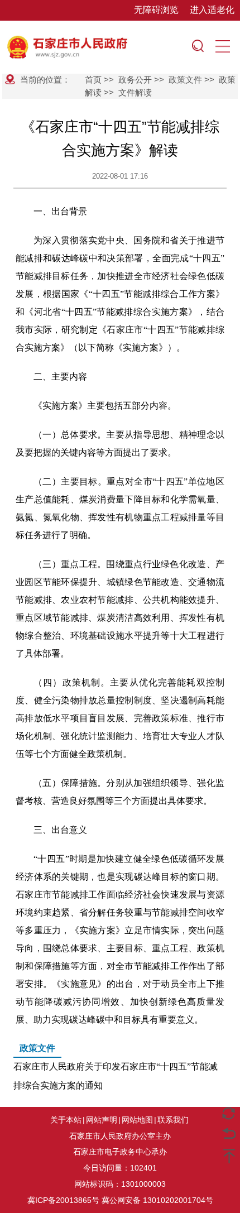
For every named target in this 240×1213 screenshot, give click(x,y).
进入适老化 (212, 10)
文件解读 (135, 92)
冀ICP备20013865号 (63, 1200)
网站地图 (137, 1119)
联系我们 (173, 1119)
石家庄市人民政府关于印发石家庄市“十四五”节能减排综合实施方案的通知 (115, 1066)
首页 (93, 79)
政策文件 (185, 79)
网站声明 (101, 1119)
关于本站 (65, 1119)
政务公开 (135, 79)
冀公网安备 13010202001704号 (157, 1200)
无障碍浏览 (156, 10)
